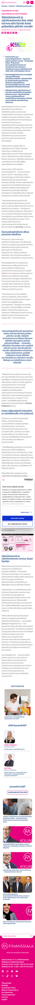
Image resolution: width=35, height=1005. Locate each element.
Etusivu (4, 6)
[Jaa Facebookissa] (3, 33)
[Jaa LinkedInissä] (5, 33)
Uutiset (11, 6)
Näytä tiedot (25, 512)
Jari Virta (7, 768)
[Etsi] (31, 936)
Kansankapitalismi (10, 11)
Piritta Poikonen (10, 745)
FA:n (10, 273)
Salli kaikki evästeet (17, 518)
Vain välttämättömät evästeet (17, 524)
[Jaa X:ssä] (8, 33)
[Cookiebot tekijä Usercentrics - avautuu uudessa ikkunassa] (25, 480)
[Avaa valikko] (31, 2)
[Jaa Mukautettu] (13, 33)
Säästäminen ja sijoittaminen (14, 14)
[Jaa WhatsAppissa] (16, 33)
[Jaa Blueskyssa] (11, 33)
